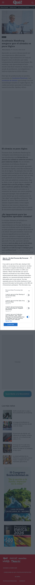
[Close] (31, 258)
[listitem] (17, 290)
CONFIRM (10, 324)
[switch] (28, 295)
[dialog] (17, 292)
